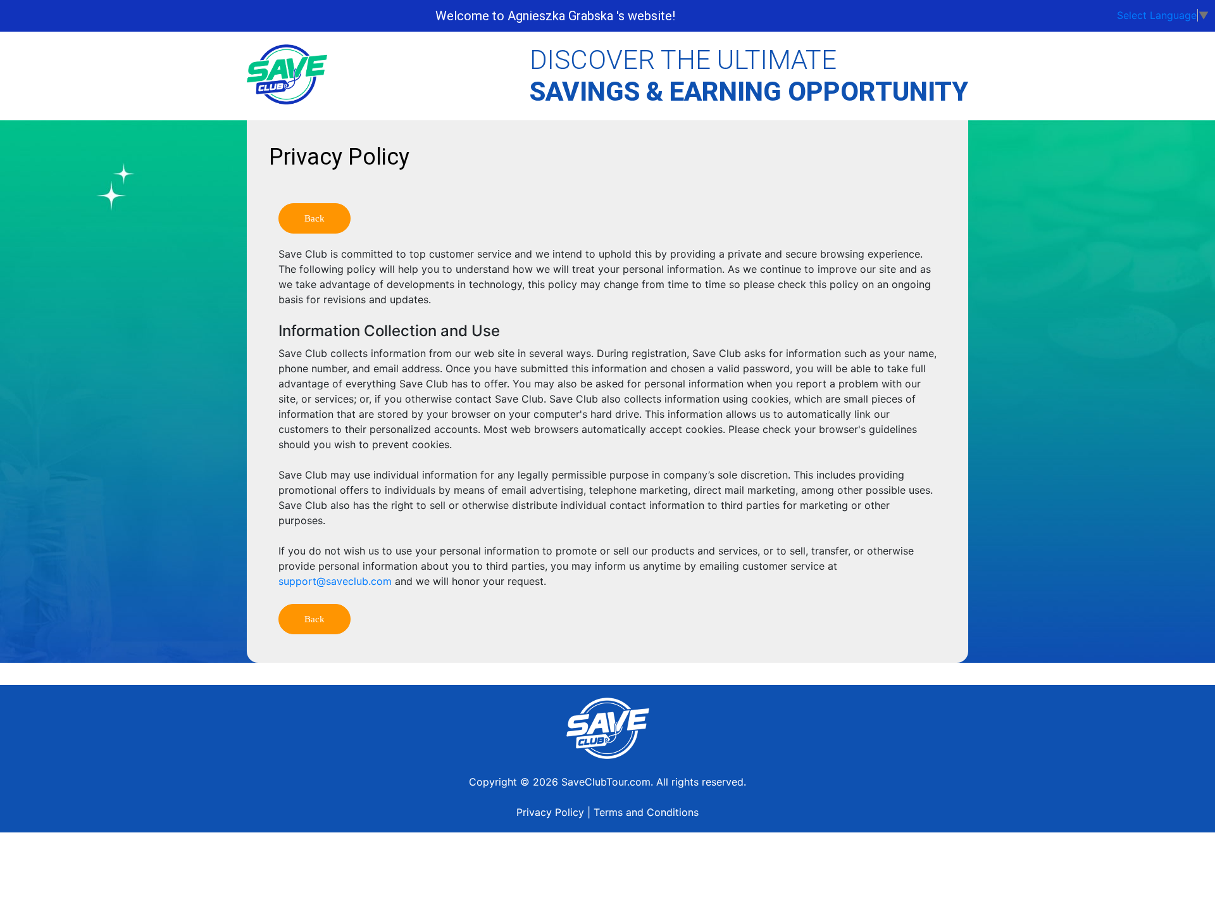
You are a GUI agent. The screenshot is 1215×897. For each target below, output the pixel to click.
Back (314, 218)
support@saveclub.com (335, 581)
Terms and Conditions (646, 812)
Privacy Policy (550, 812)
